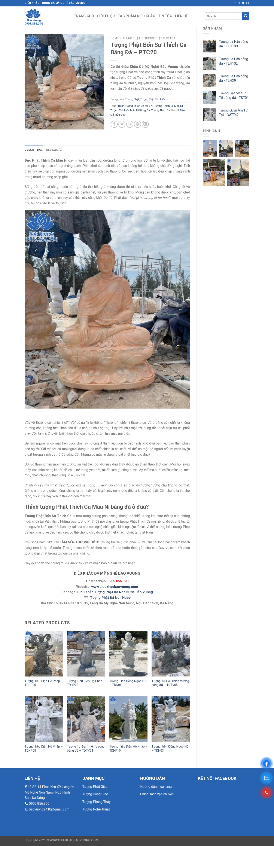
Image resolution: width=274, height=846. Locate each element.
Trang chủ (84, 16)
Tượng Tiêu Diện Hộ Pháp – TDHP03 (86, 683)
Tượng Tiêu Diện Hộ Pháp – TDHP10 (128, 748)
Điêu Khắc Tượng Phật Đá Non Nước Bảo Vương (115, 592)
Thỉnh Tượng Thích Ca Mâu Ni (135, 105)
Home (114, 38)
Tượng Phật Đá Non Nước (110, 598)
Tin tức (165, 16)
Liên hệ (181, 16)
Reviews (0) (54, 149)
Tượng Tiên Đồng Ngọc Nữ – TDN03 (170, 748)
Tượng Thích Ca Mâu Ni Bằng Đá (130, 110)
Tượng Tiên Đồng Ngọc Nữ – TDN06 (127, 683)
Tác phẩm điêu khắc (136, 16)
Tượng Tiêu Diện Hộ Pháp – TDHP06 (44, 683)
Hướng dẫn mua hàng (156, 787)
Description (34, 149)
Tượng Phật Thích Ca (159, 38)
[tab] (34, 150)
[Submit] (245, 16)
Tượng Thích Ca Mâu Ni (169, 105)
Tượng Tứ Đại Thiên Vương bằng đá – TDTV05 (170, 683)
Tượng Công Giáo (95, 794)
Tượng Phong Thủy (96, 802)
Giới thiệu (106, 16)
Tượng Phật (131, 38)
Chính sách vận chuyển (157, 794)
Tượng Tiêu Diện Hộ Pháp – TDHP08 (44, 748)
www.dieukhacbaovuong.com (114, 587)
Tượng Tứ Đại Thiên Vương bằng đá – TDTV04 (85, 748)
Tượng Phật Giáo (94, 787)
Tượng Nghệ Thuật (96, 809)
